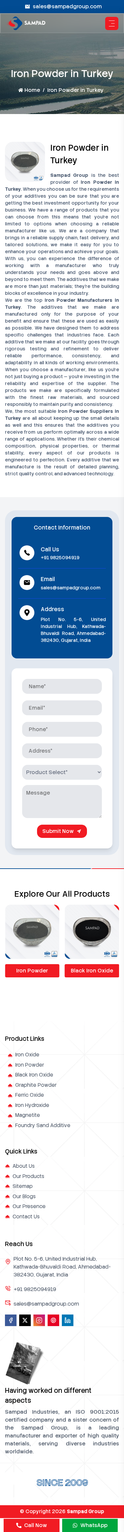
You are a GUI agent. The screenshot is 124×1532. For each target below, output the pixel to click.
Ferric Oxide (29, 1095)
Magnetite (27, 1115)
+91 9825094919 (60, 558)
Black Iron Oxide (92, 970)
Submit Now (58, 831)
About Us (24, 1166)
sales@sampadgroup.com (67, 6)
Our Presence (29, 1206)
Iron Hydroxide (32, 1105)
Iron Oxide (27, 1054)
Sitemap (23, 1186)
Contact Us (26, 1216)
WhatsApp (93, 1525)
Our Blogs (24, 1196)
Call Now (35, 1525)
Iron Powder (32, 970)
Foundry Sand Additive (42, 1125)
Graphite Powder (36, 1085)
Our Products (28, 1176)
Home (32, 90)
